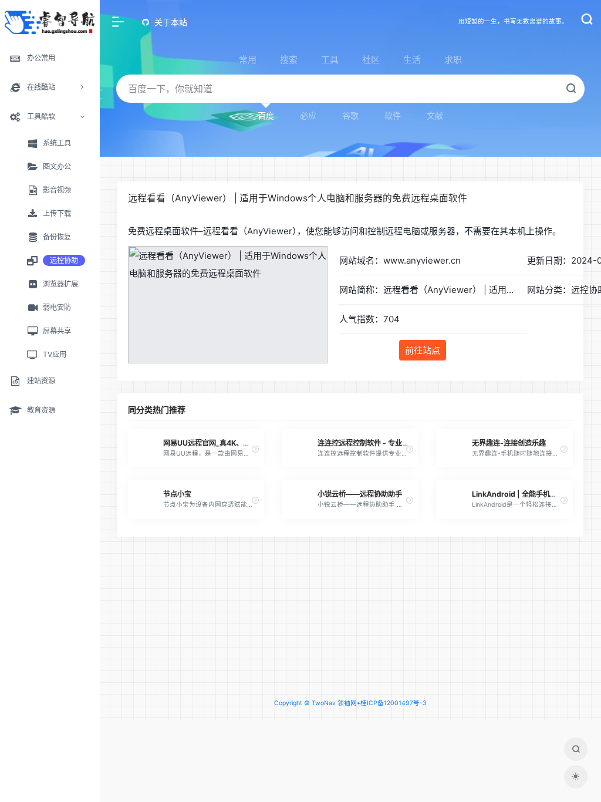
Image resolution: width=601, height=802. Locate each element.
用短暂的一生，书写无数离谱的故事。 (513, 21)
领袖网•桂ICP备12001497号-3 (382, 703)
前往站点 (422, 350)
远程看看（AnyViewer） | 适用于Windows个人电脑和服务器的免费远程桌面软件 (297, 198)
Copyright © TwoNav (305, 703)
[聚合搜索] (576, 749)
